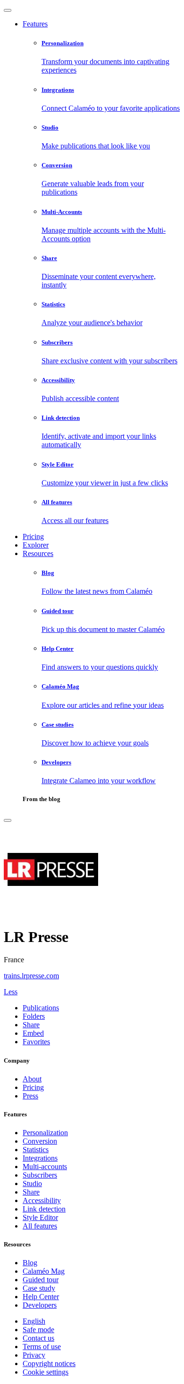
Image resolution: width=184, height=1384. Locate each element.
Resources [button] (38, 553)
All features (40, 1226)
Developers (40, 1305)
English (34, 1321)
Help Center (41, 1297)
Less (10, 992)
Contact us (38, 1338)
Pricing (33, 536)
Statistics (36, 1150)
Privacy (34, 1355)
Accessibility (42, 1200)
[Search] (7, 820)
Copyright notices (49, 1363)
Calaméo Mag (44, 1271)
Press (30, 1096)
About (32, 1079)
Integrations (40, 1158)
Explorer (36, 545)
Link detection (44, 1209)
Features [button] (35, 24)
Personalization (45, 1133)
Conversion (40, 1141)
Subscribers (40, 1175)
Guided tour (41, 1280)
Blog (30, 1263)
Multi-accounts (45, 1167)
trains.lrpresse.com (31, 976)
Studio (32, 1183)
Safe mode (38, 1330)
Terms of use (42, 1347)
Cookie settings (45, 1372)
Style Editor (40, 1217)
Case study (39, 1288)
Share (31, 1192)
